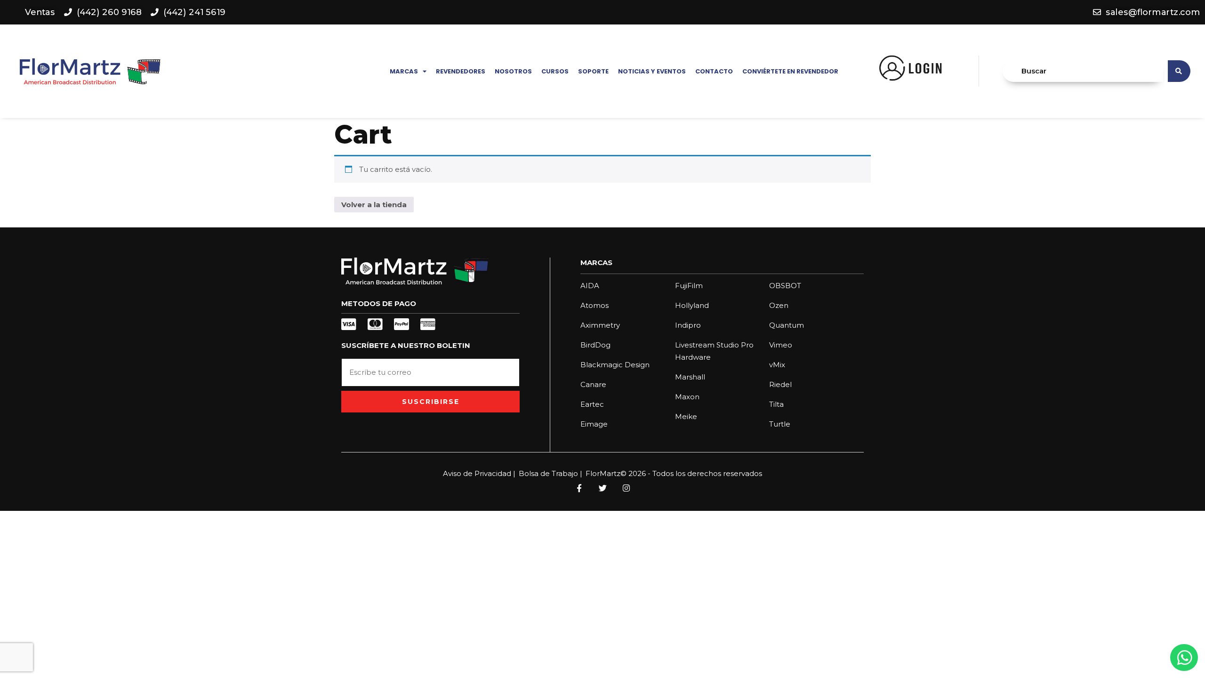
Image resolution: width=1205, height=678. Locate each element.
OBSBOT (785, 285)
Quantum (786, 325)
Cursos (555, 71)
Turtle (779, 424)
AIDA (589, 285)
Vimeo (780, 344)
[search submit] (1179, 71)
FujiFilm (689, 285)
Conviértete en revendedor (790, 71)
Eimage (594, 424)
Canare (593, 384)
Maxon (687, 396)
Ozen (778, 305)
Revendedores (460, 71)
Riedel (780, 384)
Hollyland (692, 305)
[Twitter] (602, 488)
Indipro (688, 325)
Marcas (404, 71)
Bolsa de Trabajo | (550, 473)
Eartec (592, 404)
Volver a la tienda (374, 204)
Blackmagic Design (615, 364)
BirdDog (595, 344)
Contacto (714, 71)
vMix (777, 364)
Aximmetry (600, 325)
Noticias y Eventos (652, 71)
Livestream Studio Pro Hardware (714, 351)
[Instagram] (626, 488)
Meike (686, 416)
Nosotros (513, 71)
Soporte (593, 71)
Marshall (690, 376)
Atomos (594, 305)
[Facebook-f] (579, 488)
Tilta (776, 404)
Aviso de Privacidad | (479, 473)
